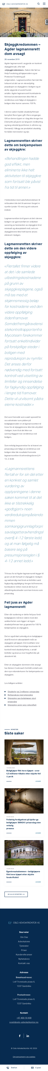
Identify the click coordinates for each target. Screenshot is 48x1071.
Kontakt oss (24, 963)
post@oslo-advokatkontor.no (23, 1022)
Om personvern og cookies (24, 1057)
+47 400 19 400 (24, 1018)
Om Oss (24, 937)
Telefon (14, 1068)
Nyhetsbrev (24, 959)
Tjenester (24, 946)
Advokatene (24, 942)
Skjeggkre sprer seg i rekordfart (22, 705)
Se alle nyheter (15, 894)
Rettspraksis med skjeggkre (20, 695)
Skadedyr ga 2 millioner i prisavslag (23, 692)
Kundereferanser (24, 955)
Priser (24, 950)
